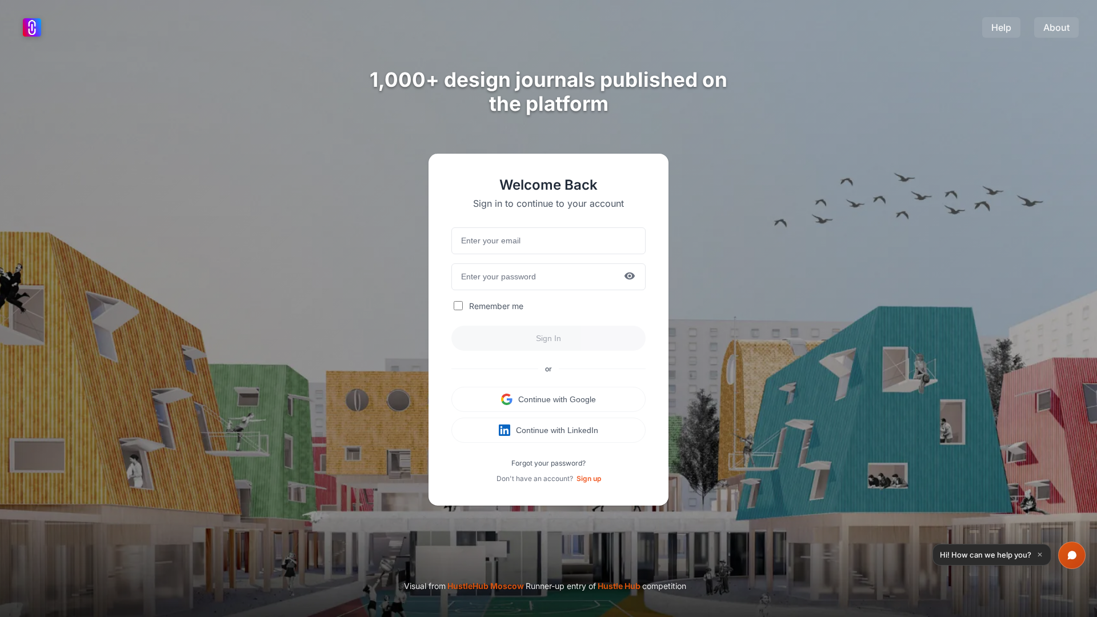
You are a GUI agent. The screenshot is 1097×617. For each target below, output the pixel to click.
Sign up (588, 478)
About (1056, 27)
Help (1001, 27)
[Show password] (629, 277)
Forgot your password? (548, 463)
